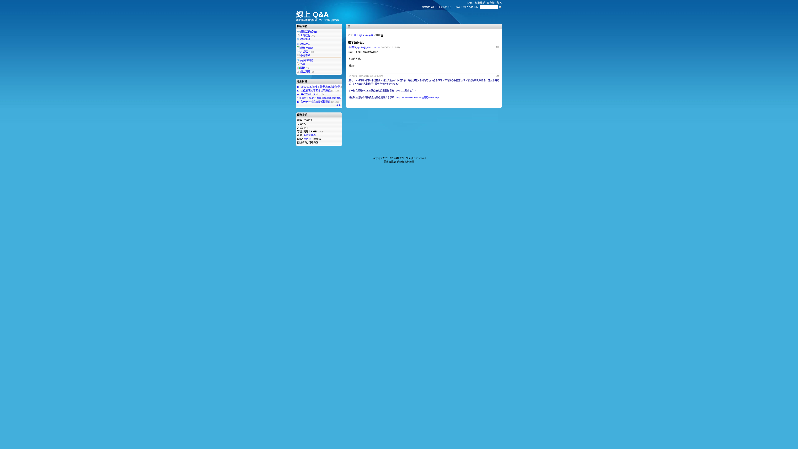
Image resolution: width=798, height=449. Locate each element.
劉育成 (352, 47)
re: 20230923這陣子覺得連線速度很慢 (318, 86)
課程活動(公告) (308, 31)
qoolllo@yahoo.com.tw (368, 47)
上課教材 (305, 35)
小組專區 (305, 55)
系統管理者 (309, 135)
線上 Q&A (312, 14)
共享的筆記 (306, 60)
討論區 (304, 51)
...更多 (337, 105)
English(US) (444, 7)
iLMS (470, 2)
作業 (302, 64)
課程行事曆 (306, 48)
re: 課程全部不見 (306, 94)
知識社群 (480, 2)
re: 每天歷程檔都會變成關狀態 (314, 101)
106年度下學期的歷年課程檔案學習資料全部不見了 (325, 98)
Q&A (457, 7)
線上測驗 (305, 71)
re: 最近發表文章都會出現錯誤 (314, 90)
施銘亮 (307, 139)
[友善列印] (382, 36)
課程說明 (305, 44)
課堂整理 (305, 39)
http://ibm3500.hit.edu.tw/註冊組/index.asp (418, 97)
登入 (499, 2)
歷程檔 (491, 2)
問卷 (302, 68)
